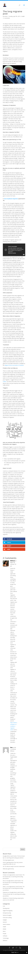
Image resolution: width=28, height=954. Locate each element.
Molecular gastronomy (8, 868)
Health (23, 16)
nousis (5, 16)
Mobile (4, 929)
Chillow (4, 381)
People (4, 933)
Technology (6, 938)
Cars (4, 906)
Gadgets (5, 920)
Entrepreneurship (7, 913)
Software (5, 936)
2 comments (7, 18)
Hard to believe (6, 924)
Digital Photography (7, 910)
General (5, 922)
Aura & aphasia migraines (11, 198)
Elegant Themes (13, 950)
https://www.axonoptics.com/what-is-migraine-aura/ (13, 726)
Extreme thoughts (7, 915)
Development (6, 908)
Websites (5, 940)
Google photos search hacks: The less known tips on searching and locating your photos (13, 876)
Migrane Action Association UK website (14, 365)
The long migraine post (8, 860)
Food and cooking (7, 917)
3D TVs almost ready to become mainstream (14, 866)
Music (4, 931)
